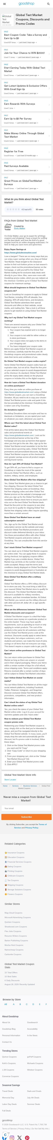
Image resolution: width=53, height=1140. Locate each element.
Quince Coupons (9, 1057)
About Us (6, 1022)
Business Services (30, 786)
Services (15, 786)
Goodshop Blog (8, 1029)
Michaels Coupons (35, 1063)
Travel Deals (7, 1091)
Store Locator (10, 779)
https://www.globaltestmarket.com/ (20, 253)
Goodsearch (32, 1022)
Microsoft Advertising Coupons (18, 917)
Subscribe (26, 817)
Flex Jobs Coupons (13, 931)
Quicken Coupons (12, 922)
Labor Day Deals (9, 1104)
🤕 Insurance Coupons (14, 853)
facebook (4, 1137)
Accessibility (32, 1029)
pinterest (27, 1137)
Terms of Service (9, 1129)
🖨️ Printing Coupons (13, 871)
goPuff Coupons (34, 1057)
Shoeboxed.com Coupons (16, 927)
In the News (32, 1035)
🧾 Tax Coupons (12, 880)
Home (5, 786)
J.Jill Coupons (8, 1070)
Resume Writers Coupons (16, 936)
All (5, 1004)
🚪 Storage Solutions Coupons (18, 889)
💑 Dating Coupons (13, 866)
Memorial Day (8, 1098)
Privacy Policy (31, 828)
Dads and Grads (34, 1091)
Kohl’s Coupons (9, 1063)
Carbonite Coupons (13, 954)
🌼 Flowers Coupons (14, 894)
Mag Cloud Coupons (13, 913)
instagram (12, 1137)
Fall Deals (6, 1111)
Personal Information (11, 1035)
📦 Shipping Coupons (14, 885)
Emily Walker (19, 228)
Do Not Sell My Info (40, 1129)
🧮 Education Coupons (14, 857)
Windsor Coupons (35, 1070)
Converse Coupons (10, 1076)
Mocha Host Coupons (14, 945)
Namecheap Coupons (14, 950)
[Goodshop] (26, 4)
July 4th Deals (33, 1098)
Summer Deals (33, 1104)
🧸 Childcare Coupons (14, 876)
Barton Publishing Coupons (16, 940)
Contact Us (7, 1042)
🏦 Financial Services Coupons (18, 862)
